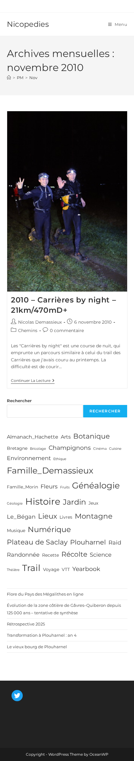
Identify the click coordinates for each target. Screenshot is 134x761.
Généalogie (96, 485)
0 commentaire (67, 330)
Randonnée (23, 554)
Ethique (59, 459)
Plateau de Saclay (37, 542)
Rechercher (19, 400)
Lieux (47, 516)
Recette (50, 555)
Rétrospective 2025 (26, 623)
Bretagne (17, 448)
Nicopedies (28, 24)
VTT (66, 569)
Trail (31, 568)
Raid (114, 542)
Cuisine (115, 449)
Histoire (42, 501)
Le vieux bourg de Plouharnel (37, 646)
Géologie (15, 504)
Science (101, 554)
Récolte (74, 554)
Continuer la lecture (33, 381)
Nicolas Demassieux (40, 322)
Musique (16, 530)
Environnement (29, 458)
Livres (66, 517)
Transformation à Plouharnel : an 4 (42, 635)
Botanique (91, 436)
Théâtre (13, 570)
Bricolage (38, 449)
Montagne (93, 516)
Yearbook (86, 569)
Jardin (74, 502)
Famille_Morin (22, 487)
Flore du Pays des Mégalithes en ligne (45, 594)
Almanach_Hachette (32, 437)
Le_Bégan (21, 516)
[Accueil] (9, 77)
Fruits (64, 487)
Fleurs (49, 486)
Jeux (93, 503)
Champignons (70, 447)
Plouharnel (88, 542)
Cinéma (100, 449)
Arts (66, 437)
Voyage (51, 569)
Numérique (49, 529)
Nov (33, 77)
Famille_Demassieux (50, 470)
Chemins (27, 330)
